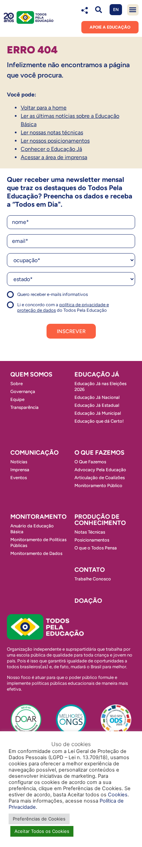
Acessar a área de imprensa (54, 157)
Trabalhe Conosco (92, 578)
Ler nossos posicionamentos (55, 140)
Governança (22, 391)
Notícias (18, 461)
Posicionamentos (91, 540)
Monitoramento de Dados (36, 553)
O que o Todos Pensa (95, 547)
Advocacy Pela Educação (100, 469)
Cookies (118, 795)
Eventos (18, 477)
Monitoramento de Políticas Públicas (38, 542)
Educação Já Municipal (97, 413)
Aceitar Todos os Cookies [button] (41, 831)
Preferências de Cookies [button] (39, 819)
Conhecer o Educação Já (51, 149)
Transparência (24, 407)
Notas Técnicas (89, 532)
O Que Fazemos (90, 461)
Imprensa (19, 469)
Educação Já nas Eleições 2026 (100, 386)
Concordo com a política (32, 297)
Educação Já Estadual (96, 405)
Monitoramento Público (98, 485)
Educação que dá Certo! (99, 421)
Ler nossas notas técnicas (52, 132)
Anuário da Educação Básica (32, 528)
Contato (89, 570)
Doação (88, 601)
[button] (98, 10)
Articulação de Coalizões (99, 477)
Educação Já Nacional (97, 397)
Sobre (16, 383)
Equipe (17, 399)
